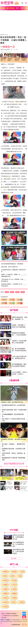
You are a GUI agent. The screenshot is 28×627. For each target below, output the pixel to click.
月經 (12, 101)
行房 (19, 101)
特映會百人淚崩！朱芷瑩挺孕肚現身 (12, 402)
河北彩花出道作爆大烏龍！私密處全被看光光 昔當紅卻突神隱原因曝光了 (23, 488)
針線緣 (3, 8)
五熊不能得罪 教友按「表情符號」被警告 (13, 454)
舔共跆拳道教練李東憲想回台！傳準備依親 (12, 263)
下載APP (4, 299)
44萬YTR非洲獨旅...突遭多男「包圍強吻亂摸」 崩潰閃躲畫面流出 (23, 483)
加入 (19, 299)
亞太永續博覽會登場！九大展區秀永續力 (18, 544)
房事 (5, 187)
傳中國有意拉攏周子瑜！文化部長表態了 (13, 406)
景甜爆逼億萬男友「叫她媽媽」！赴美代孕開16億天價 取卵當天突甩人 (10, 488)
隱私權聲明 (13, 613)
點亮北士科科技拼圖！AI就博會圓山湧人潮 (18, 537)
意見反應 (4, 617)
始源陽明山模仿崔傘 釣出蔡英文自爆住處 (13, 449)
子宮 (9, 176)
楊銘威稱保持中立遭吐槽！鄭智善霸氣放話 (13, 458)
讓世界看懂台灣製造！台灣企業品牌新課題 (18, 551)
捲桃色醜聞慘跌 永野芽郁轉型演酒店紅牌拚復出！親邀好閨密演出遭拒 (3, 59)
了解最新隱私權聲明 (16, 624)
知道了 (24, 624)
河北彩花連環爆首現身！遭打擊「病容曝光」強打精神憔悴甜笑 (17, 59)
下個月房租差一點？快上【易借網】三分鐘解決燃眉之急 (12, 280)
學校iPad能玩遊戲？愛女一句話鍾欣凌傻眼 (14, 410)
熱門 (22, 8)
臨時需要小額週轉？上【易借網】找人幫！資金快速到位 (12, 285)
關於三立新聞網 (6, 613)
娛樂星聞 (2, 34)
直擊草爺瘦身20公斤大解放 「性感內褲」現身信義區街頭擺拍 (7, 478)
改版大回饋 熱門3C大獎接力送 (9, 266)
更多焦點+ (14, 558)
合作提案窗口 (15, 615)
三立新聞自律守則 (6, 615)
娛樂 (7, 34)
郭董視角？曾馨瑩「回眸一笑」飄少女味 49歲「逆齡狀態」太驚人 (10, 59)
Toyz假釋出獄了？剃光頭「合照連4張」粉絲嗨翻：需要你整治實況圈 (21, 478)
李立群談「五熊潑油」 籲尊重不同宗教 (13, 445)
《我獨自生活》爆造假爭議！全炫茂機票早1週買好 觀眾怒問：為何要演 (9, 483)
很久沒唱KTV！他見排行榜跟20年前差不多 (13, 420)
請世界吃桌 (11, 8)
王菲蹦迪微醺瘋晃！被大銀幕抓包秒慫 (13, 415)
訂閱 (11, 299)
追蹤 (3, 303)
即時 (17, 8)
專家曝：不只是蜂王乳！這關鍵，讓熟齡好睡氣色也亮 (10, 275)
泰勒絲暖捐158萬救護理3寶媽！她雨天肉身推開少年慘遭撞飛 (24, 59)
